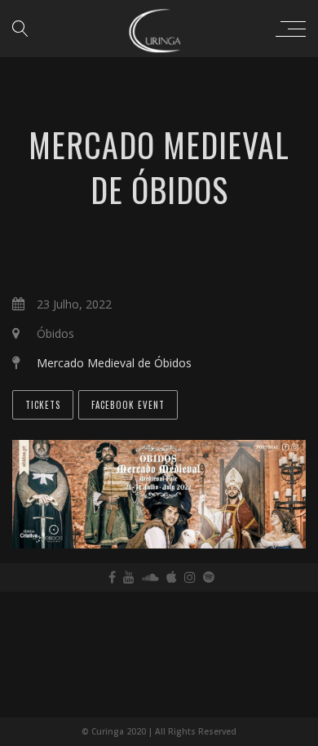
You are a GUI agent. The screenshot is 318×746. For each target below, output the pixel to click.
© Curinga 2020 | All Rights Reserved (159, 731)
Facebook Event (128, 404)
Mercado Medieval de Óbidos (114, 363)
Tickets (42, 404)
